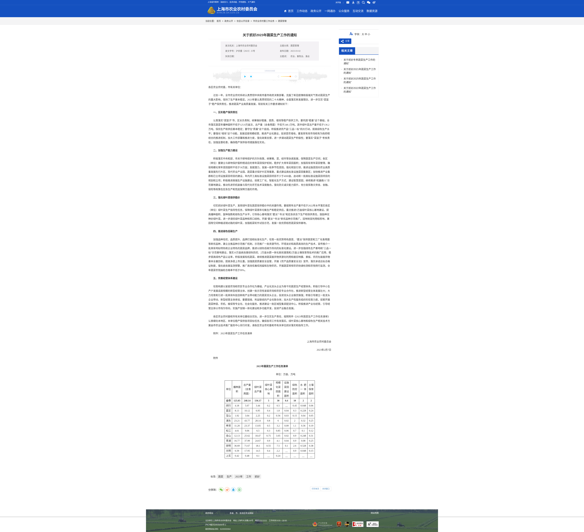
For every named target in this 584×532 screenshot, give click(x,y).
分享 (347, 41)
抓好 (257, 476)
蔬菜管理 (282, 21)
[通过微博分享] (227, 489)
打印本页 (315, 489)
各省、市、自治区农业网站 (242, 513)
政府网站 (209, 513)
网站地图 (375, 513)
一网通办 (330, 11)
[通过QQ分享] (233, 489)
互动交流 (358, 11)
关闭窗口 (326, 489)
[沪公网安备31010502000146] (322, 524)
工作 (248, 476)
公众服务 (344, 11)
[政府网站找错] (356, 524)
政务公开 (316, 11)
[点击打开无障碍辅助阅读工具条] (353, 3)
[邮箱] (347, 3)
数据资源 (372, 11)
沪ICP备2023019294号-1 (215, 525)
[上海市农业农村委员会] (233, 10)
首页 (291, 11)
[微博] (374, 3)
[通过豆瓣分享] (239, 489)
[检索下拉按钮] (363, 3)
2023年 (239, 476)
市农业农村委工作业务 (263, 21)
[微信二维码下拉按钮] (369, 3)
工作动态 (302, 11)
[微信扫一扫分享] (221, 489)
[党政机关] (337, 524)
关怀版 (338, 3)
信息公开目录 (243, 21)
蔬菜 (220, 476)
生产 (229, 476)
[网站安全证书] (345, 524)
